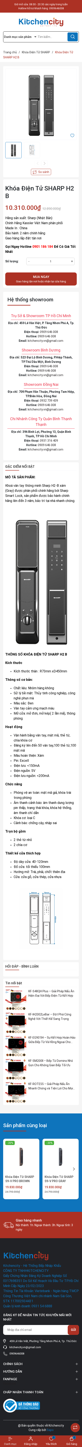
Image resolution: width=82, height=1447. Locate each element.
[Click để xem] (41, 104)
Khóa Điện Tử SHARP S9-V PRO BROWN (19, 1179)
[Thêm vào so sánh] (41, 172)
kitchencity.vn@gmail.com (45, 340)
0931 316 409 (49, 440)
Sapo (50, 1430)
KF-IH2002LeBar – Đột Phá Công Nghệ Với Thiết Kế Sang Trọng (49, 1017)
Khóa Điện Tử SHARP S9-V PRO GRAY (59, 1179)
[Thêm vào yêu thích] (72, 135)
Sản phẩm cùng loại (25, 1125)
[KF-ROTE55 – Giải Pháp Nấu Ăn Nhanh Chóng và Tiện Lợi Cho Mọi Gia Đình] (15, 1092)
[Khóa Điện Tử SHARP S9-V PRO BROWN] (21, 1157)
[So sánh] (75, 1427)
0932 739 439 (49, 400)
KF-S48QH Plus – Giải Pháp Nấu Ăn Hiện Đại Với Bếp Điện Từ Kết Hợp (51, 993)
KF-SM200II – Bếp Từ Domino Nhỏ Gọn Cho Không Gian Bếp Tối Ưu (50, 1063)
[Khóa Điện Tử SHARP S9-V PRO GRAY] (61, 1157)
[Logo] (41, 22)
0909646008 (56, 8)
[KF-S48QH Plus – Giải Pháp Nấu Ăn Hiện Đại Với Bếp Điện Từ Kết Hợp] (15, 999)
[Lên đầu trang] (75, 1417)
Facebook (9, 1383)
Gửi (73, 1330)
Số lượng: (12, 261)
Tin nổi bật (13, 983)
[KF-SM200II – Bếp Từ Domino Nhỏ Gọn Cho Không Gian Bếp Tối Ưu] (15, 1069)
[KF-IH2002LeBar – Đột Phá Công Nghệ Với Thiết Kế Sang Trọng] (15, 1022)
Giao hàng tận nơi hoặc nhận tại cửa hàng (41, 279)
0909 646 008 (49, 332)
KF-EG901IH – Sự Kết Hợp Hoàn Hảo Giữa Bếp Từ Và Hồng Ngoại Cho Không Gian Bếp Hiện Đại (51, 1040)
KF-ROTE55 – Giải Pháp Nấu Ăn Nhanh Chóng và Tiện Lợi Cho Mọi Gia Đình (50, 1086)
